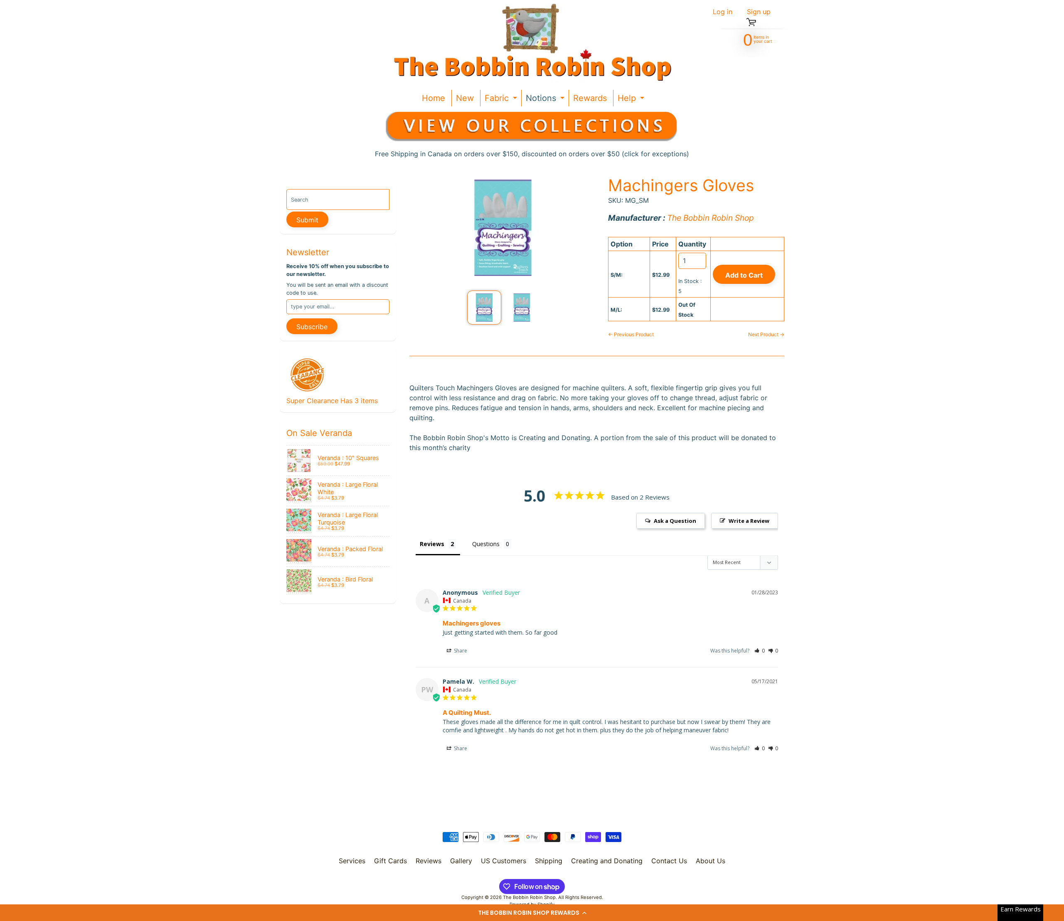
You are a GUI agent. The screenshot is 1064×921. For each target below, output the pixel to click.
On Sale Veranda (319, 433)
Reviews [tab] (432, 544)
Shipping (548, 861)
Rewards (590, 98)
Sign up (759, 11)
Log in (722, 11)
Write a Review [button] (749, 521)
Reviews (428, 861)
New (465, 98)
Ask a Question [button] (675, 521)
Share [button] (460, 650)
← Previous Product (631, 334)
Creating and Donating (607, 861)
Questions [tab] (486, 544)
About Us (710, 861)
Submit (307, 220)
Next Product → (766, 334)
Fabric (502, 99)
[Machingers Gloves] (484, 307)
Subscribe (312, 327)
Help (632, 99)
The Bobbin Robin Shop (529, 897)
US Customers (503, 861)
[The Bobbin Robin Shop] (529, 41)
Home (433, 98)
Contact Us (669, 861)
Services (352, 861)
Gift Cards (390, 861)
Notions (546, 99)
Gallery (461, 861)
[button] (532, 912)
